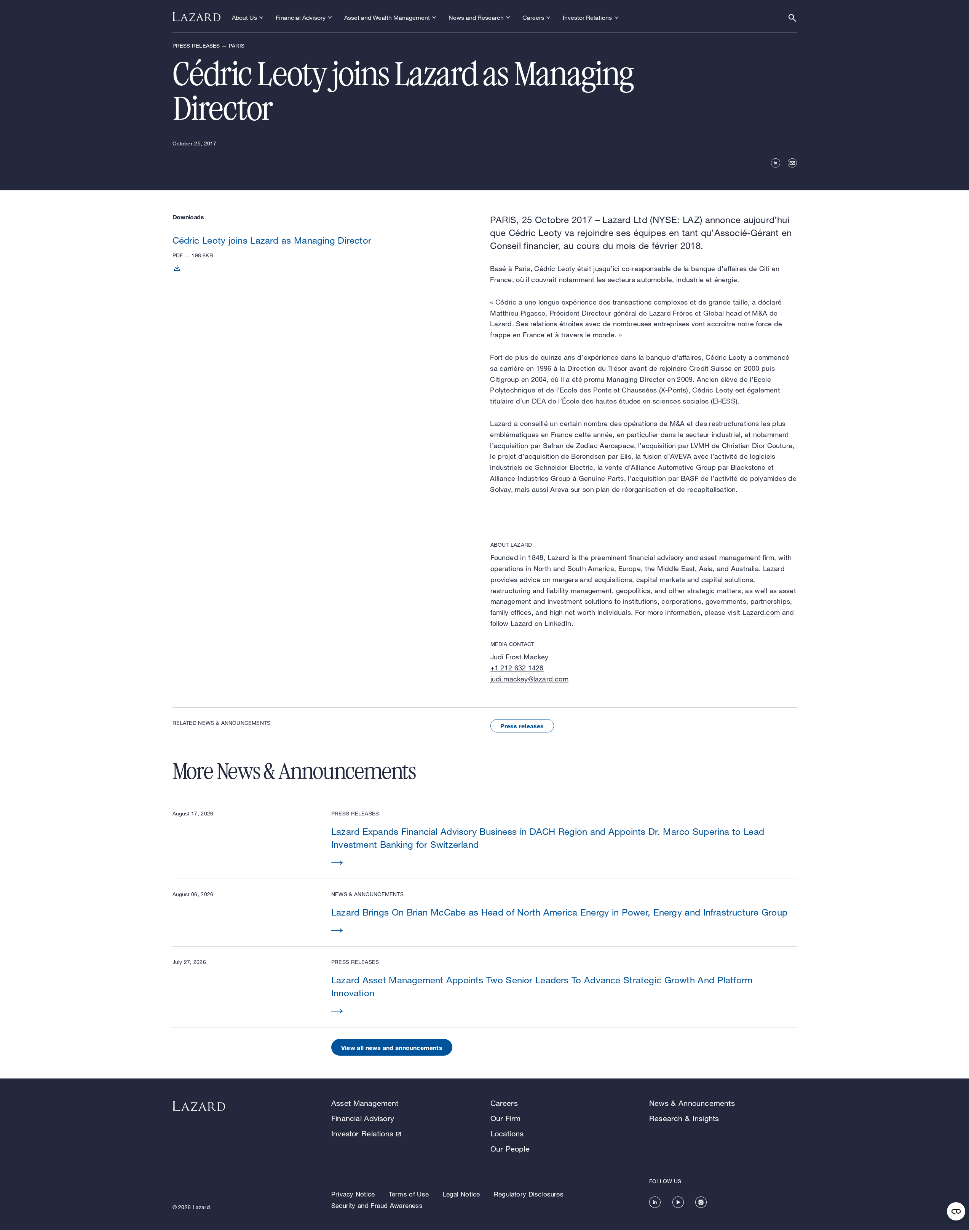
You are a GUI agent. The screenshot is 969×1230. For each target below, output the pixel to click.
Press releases (522, 725)
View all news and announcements (391, 1047)
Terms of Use (409, 1194)
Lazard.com (761, 612)
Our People (510, 1148)
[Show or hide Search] (792, 17)
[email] (792, 163)
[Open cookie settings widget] (956, 1211)
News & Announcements (692, 1103)
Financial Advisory (362, 1118)
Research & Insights (684, 1118)
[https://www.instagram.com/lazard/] (701, 1202)
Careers (504, 1103)
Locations (507, 1133)
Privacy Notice (353, 1194)
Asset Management (365, 1103)
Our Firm (505, 1118)
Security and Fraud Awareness (377, 1205)
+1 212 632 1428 (517, 668)
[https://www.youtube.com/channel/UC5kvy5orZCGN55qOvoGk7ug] (678, 1202)
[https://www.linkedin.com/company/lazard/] (655, 1202)
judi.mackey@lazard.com (529, 679)
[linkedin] (775, 163)
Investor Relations (362, 1133)
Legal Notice (461, 1194)
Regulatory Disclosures (529, 1194)
